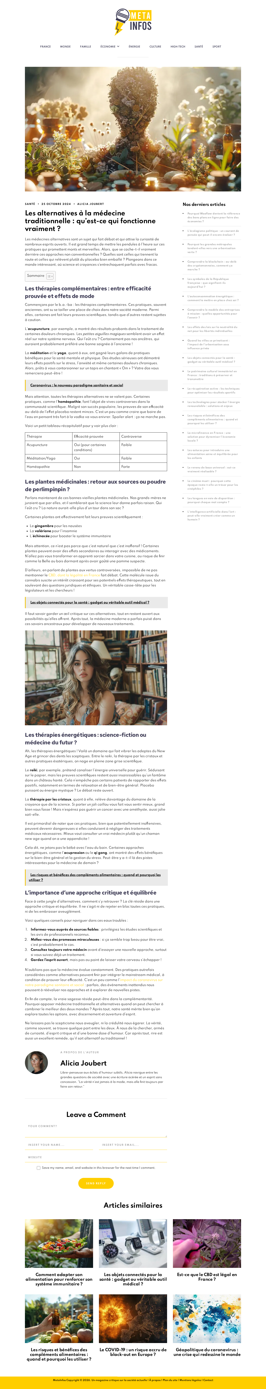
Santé (199, 47)
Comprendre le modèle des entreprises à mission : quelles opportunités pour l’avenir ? (214, 314)
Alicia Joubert (90, 204)
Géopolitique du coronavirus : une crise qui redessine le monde (207, 1352)
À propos (155, 1380)
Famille (85, 47)
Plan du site (170, 1380)
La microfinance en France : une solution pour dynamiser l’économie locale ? (212, 437)
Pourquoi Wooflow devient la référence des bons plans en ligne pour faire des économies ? (214, 217)
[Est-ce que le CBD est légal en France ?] (207, 1243)
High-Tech (178, 47)
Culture (155, 47)
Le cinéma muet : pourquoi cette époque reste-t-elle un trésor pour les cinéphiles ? (213, 485)
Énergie (134, 47)
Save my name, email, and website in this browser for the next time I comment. (98, 1168)
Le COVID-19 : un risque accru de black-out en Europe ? (133, 1352)
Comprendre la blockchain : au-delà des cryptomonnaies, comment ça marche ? (212, 266)
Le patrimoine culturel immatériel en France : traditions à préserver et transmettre (212, 375)
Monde (65, 47)
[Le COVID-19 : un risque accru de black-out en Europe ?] (133, 1318)
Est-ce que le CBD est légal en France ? (207, 1277)
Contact (208, 1380)
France (45, 47)
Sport (216, 47)
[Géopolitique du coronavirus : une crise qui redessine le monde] (207, 1318)
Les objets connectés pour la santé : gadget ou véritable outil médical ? (133, 1279)
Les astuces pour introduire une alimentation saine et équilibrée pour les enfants (213, 454)
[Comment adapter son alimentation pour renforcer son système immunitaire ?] (59, 1243)
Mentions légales (190, 1380)
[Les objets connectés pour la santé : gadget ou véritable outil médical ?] (133, 1243)
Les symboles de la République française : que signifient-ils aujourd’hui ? (208, 283)
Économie (107, 47)
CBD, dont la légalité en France (74, 575)
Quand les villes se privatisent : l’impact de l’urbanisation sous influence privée (209, 344)
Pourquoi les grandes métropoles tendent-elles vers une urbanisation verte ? (211, 248)
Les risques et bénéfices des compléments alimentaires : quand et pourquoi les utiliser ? (213, 419)
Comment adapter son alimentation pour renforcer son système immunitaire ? (59, 1279)
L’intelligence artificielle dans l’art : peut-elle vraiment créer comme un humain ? (212, 516)
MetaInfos (59, 1380)
